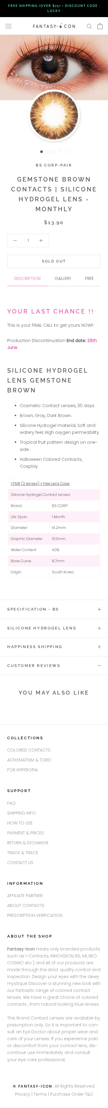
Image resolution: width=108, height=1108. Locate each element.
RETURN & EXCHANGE (28, 843)
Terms (41, 1094)
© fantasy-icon (32, 1086)
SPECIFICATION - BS (33, 609)
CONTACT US (20, 863)
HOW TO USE (20, 823)
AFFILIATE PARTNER (25, 896)
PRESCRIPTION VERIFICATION (34, 915)
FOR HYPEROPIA (22, 770)
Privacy (22, 1094)
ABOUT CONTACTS (25, 905)
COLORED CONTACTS (28, 750)
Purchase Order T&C (71, 1094)
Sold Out (54, 261)
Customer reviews (34, 665)
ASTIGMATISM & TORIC (29, 760)
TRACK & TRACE (22, 853)
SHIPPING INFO (21, 813)
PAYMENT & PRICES (25, 833)
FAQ (11, 803)
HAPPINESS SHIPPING (34, 646)
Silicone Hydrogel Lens (41, 628)
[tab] (27, 280)
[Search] (89, 26)
